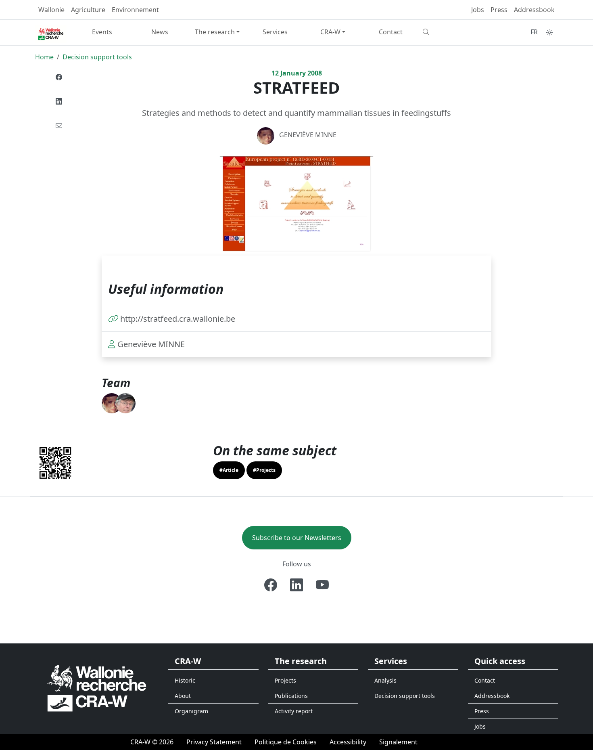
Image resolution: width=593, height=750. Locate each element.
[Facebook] (59, 77)
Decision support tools (97, 56)
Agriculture (88, 9)
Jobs (477, 9)
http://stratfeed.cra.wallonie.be (177, 318)
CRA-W (330, 31)
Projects (285, 680)
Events (102, 31)
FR (534, 31)
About (183, 696)
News (159, 31)
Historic (185, 680)
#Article (228, 470)
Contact (391, 31)
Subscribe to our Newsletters (296, 537)
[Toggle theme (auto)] (549, 32)
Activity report (294, 711)
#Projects (264, 470)
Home (44, 56)
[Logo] (97, 687)
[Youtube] (322, 584)
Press (499, 9)
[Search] (448, 32)
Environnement (135, 9)
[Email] (59, 125)
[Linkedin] (59, 101)
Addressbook (534, 9)
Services (275, 31)
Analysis (385, 680)
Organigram (191, 711)
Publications (291, 696)
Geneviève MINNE (307, 134)
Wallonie (51, 9)
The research (215, 31)
